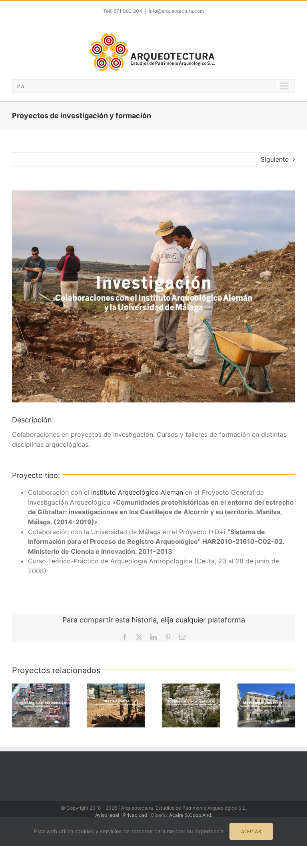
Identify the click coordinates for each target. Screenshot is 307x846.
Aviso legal (107, 815)
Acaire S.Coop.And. (190, 815)
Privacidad (135, 815)
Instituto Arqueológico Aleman (137, 492)
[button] (18, 705)
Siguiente (275, 159)
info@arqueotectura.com (176, 11)
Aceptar (251, 831)
